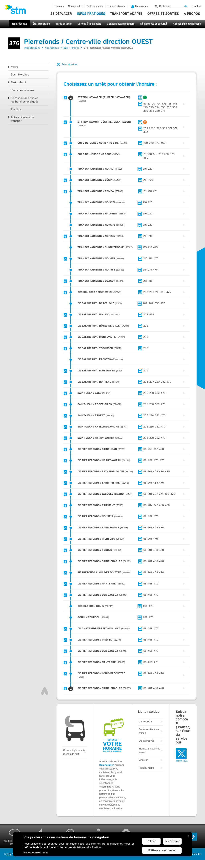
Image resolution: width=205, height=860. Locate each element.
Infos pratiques (91, 14)
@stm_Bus (182, 760)
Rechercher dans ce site (156, 6)
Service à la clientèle (89, 23)
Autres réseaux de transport (22, 119)
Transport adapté (126, 14)
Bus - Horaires (71, 47)
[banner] (17, 11)
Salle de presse (95, 6)
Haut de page (44, 691)
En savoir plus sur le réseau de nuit (74, 752)
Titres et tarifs (64, 23)
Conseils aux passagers (121, 23)
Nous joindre (75, 6)
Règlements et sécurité (153, 23)
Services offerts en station (149, 731)
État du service (41, 23)
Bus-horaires (106, 765)
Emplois (59, 6)
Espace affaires (116, 6)
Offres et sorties (163, 14)
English (197, 6)
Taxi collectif (18, 82)
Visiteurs (143, 760)
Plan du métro (146, 767)
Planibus (16, 109)
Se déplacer (61, 14)
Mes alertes (141, 6)
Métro (14, 66)
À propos (192, 14)
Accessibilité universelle (187, 23)
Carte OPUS (145, 721)
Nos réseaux (19, 23)
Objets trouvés (146, 740)
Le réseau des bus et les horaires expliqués (24, 99)
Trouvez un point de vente (149, 750)
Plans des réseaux (22, 90)
